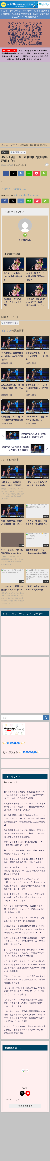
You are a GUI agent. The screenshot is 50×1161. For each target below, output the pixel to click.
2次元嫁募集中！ (25, 1106)
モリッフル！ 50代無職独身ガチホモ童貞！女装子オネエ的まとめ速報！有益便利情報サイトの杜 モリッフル (24, 1003)
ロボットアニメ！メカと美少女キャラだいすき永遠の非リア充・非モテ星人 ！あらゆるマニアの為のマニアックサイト (24, 897)
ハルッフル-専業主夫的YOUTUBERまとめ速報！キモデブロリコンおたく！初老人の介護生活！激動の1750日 (24, 909)
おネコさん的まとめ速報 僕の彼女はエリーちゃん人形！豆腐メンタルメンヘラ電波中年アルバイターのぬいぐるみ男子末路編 (24, 795)
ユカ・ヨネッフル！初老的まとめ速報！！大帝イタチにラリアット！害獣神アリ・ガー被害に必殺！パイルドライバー (24, 941)
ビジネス (5, 152)
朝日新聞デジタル (19, 152)
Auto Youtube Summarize (26, 195)
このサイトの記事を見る (13, 189)
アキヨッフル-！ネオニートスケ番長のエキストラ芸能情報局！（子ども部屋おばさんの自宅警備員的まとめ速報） (24, 979)
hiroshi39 (25, 239)
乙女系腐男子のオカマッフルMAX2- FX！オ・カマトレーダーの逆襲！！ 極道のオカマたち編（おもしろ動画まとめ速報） (24, 807)
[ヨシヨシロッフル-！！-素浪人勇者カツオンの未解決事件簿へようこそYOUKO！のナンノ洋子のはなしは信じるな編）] (25, 991)
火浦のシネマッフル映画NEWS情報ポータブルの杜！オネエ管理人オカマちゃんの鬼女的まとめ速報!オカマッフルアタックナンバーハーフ (24, 929)
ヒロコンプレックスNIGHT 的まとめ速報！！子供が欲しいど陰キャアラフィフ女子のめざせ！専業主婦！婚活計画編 (25, 1029)
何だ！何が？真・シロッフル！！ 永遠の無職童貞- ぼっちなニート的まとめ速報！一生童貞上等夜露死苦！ (24, 870)
